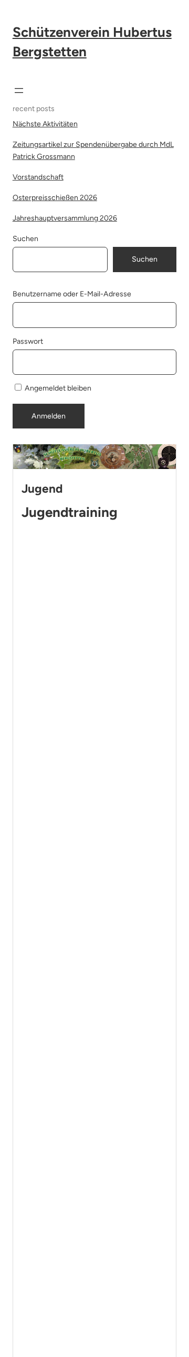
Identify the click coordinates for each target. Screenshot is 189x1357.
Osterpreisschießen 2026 (55, 197)
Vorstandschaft (38, 177)
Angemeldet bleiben (57, 388)
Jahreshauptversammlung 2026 (65, 218)
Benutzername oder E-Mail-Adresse (72, 294)
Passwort (28, 341)
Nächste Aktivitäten (45, 123)
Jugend (42, 489)
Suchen (25, 238)
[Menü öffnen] (19, 90)
